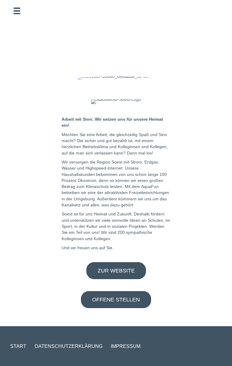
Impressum (125, 346)
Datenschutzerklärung (68, 346)
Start (18, 346)
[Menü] (17, 11)
